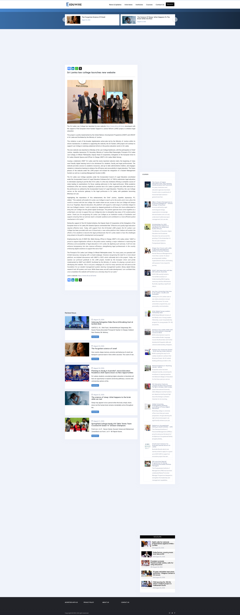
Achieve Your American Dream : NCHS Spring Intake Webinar (162, 350)
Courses (149, 5)
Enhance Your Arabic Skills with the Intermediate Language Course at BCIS (162, 331)
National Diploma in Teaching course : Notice (162, 366)
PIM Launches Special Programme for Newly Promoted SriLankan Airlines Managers (161, 464)
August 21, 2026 (99, 421)
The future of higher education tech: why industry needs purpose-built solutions (162, 183)
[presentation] (65, 19)
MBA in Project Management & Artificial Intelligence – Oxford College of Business (162, 203)
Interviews (128, 5)
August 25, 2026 (99, 320)
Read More (95, 336)
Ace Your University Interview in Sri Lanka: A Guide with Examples (162, 293)
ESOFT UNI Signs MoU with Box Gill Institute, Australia (162, 271)
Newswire (170, 4)
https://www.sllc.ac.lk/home (115, 126)
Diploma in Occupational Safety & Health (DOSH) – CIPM (162, 426)
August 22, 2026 (99, 395)
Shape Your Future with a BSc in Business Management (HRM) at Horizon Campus (162, 249)
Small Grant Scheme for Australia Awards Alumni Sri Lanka (161, 445)
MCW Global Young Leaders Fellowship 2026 (161, 312)
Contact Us (160, 5)
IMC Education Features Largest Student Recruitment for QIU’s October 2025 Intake (162, 385)
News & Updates (115, 5)
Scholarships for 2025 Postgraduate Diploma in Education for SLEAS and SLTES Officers (160, 227)
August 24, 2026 (99, 346)
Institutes (139, 5)
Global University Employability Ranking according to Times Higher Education (161, 406)
